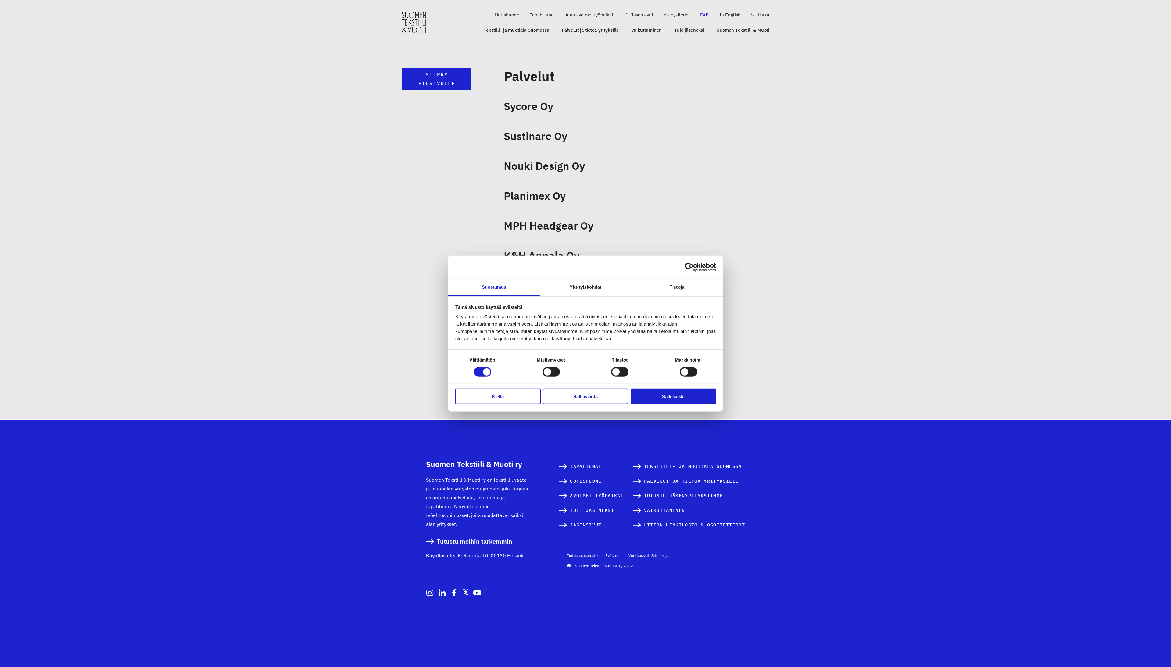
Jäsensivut (642, 15)
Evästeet (613, 555)
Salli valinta (585, 396)
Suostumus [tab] (494, 287)
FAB (704, 15)
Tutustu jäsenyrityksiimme (683, 495)
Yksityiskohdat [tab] (585, 287)
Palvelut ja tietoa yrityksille (590, 30)
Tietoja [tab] (677, 287)
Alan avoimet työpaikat (589, 15)
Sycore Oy (528, 106)
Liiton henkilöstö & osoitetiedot (694, 525)
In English (730, 15)
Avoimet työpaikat (597, 495)
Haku (763, 15)
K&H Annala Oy (541, 255)
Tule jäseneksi (689, 30)
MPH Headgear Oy (548, 226)
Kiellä (498, 396)
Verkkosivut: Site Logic (648, 555)
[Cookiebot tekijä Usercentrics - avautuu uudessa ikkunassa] (689, 267)
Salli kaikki (673, 396)
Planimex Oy (535, 196)
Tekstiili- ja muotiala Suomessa (516, 30)
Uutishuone (507, 15)
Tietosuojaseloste (582, 555)
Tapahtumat (542, 15)
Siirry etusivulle (436, 78)
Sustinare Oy (535, 136)
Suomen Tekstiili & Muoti (743, 30)
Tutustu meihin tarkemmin (474, 541)
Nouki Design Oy (544, 166)
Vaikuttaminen (646, 30)
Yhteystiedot (677, 15)
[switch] (551, 372)
